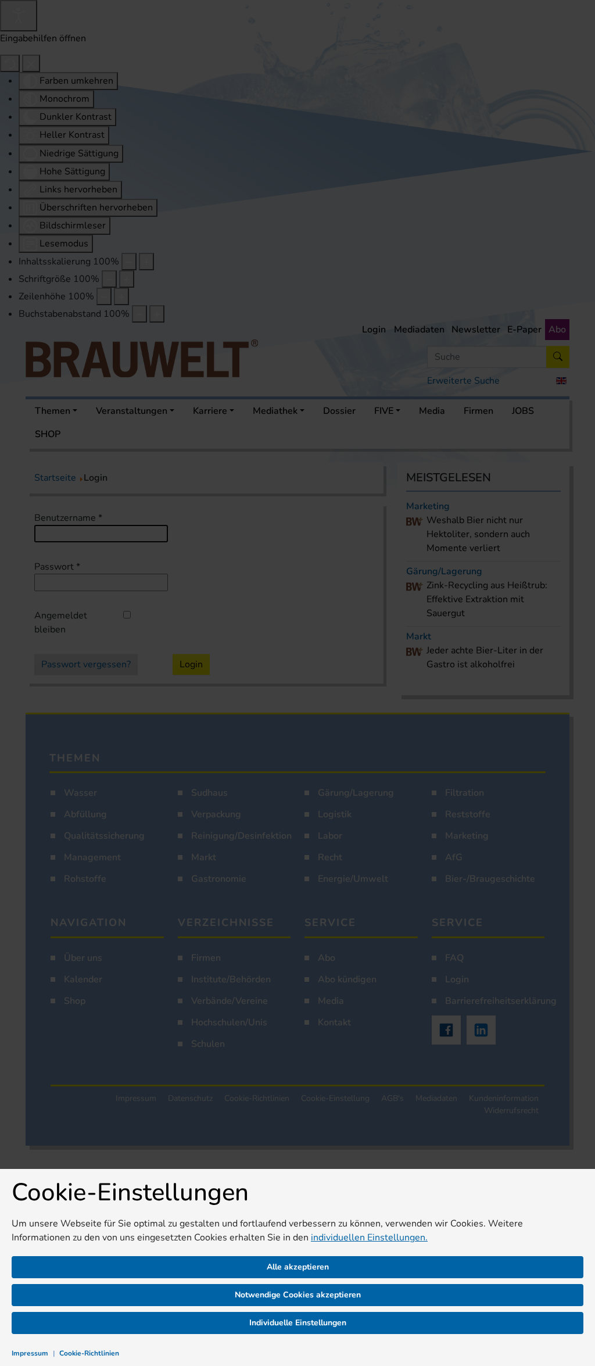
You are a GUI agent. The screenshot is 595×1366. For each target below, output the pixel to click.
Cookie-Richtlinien (89, 1353)
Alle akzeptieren (298, 1266)
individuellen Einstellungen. (369, 1237)
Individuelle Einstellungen (297, 1322)
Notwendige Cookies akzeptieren (298, 1294)
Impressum (30, 1353)
